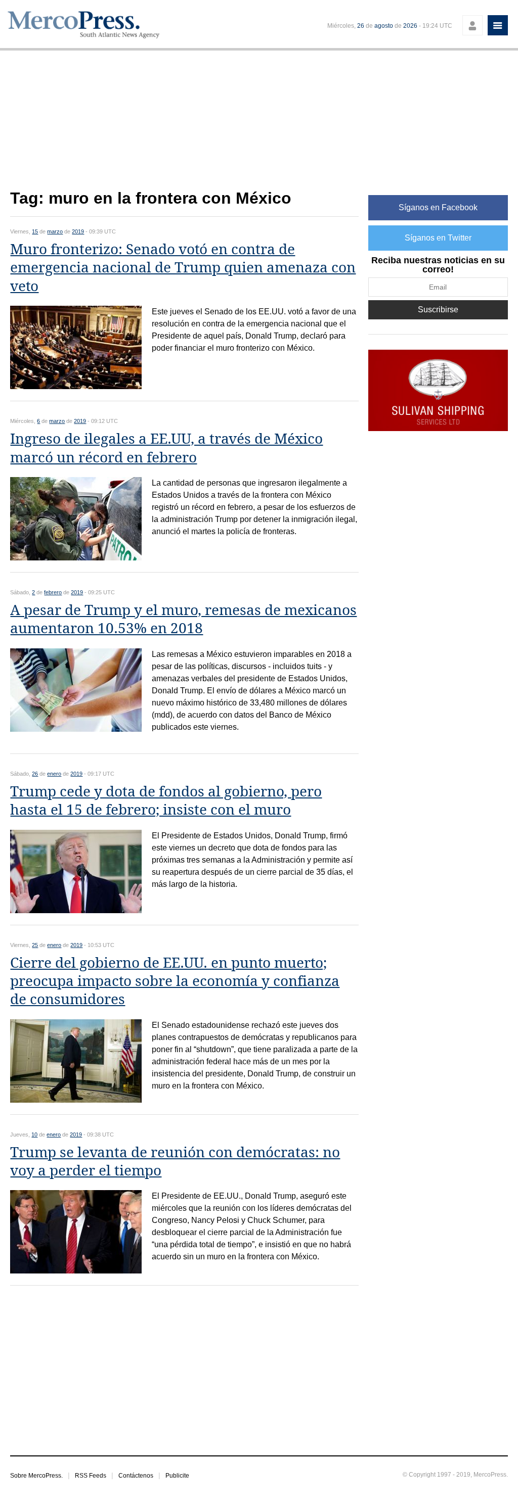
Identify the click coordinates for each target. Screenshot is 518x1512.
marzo (55, 231)
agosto (383, 25)
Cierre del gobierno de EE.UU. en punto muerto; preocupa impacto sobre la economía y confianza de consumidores (174, 981)
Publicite (177, 1475)
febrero (53, 592)
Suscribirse (438, 309)
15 (35, 231)
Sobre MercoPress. (36, 1475)
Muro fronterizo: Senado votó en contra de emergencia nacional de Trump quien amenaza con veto (183, 268)
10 (34, 1134)
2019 (78, 231)
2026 (410, 25)
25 (35, 945)
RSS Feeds (90, 1475)
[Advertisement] (184, 125)
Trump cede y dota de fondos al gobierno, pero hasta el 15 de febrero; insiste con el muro (166, 801)
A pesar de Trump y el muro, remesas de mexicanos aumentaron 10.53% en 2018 (183, 619)
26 (360, 25)
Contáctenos (135, 1475)
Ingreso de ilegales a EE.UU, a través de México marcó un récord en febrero (166, 448)
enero (54, 774)
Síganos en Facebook (438, 207)
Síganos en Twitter (438, 237)
